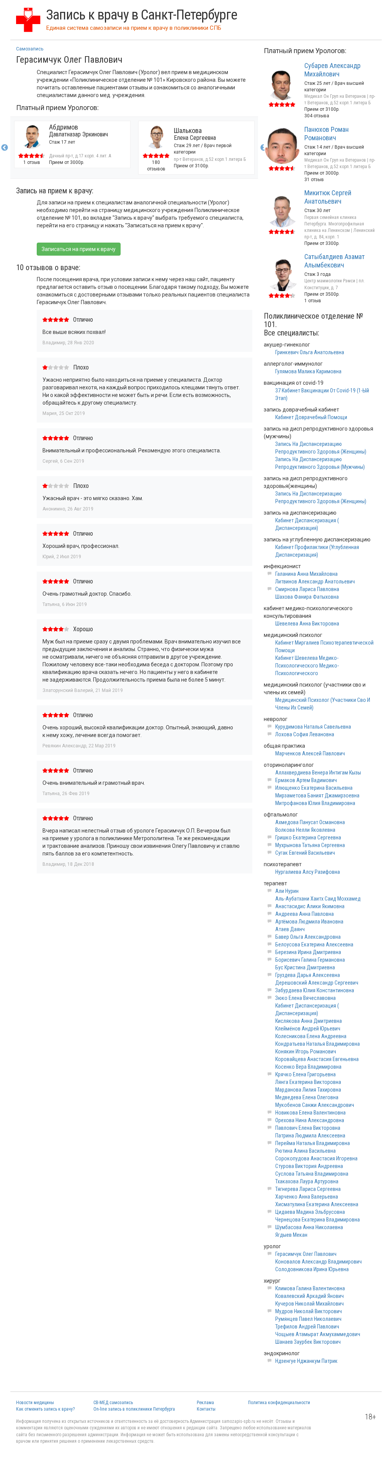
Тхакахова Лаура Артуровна (306, 1181)
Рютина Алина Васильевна (305, 1151)
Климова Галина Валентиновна (310, 1288)
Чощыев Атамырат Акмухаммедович (317, 1334)
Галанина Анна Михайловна (306, 574)
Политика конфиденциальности (279, 1402)
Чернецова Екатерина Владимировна (317, 1220)
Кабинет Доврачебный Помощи (311, 417)
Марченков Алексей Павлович (310, 753)
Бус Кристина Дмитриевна (305, 967)
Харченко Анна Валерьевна (306, 1197)
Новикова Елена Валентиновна (310, 1113)
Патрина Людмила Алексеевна (310, 1135)
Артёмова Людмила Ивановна (309, 922)
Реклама (205, 1402)
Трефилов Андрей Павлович (307, 1327)
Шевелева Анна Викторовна (307, 623)
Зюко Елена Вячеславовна (305, 998)
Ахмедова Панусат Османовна (310, 822)
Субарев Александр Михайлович (332, 70)
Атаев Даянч (290, 929)
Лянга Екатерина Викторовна (308, 1082)
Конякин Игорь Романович (305, 1051)
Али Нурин (287, 891)
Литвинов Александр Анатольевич (315, 581)
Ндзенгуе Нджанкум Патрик (306, 1361)
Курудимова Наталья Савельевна (313, 727)
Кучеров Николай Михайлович (309, 1304)
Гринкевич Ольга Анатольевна (309, 352)
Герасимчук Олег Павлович (305, 1254)
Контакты (206, 1409)
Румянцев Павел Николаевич (308, 1319)
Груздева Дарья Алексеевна (307, 975)
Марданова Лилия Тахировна (308, 1090)
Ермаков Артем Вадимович (306, 780)
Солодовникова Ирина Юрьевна (312, 1269)
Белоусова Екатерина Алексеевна (314, 944)
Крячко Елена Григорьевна (305, 1074)
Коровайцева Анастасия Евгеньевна (317, 1059)
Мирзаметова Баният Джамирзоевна (317, 795)
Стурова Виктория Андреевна (309, 1166)
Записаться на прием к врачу (79, 249)
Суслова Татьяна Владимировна (311, 1174)
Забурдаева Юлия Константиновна (314, 990)
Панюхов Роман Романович (326, 133)
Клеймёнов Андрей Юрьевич (307, 1028)
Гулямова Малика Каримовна (308, 371)
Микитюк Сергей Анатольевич (327, 197)
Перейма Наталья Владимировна (312, 1143)
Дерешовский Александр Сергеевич (316, 983)
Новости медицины (35, 1402)
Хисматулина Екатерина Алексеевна (316, 1204)
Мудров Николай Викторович (308, 1311)
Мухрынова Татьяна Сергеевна (310, 845)
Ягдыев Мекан (291, 1235)
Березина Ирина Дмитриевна (308, 952)
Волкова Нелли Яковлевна (305, 830)
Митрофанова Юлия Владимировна (315, 803)
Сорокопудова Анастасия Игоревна (316, 1158)
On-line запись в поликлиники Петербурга (134, 1409)
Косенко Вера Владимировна (308, 1067)
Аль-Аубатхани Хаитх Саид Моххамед (318, 899)
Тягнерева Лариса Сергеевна (308, 1189)
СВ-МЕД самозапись (113, 1402)
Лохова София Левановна (304, 734)
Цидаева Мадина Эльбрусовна (310, 1212)
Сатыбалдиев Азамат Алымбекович (334, 261)
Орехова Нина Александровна (309, 1120)
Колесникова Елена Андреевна (310, 1036)
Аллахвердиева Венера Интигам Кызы (318, 773)
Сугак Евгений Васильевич (305, 853)
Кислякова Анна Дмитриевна (308, 1021)
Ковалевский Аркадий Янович (309, 1296)
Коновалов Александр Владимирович (318, 1262)
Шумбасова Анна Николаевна (309, 1227)
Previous (4, 148)
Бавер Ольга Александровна (308, 937)
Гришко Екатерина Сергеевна (308, 837)
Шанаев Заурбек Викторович (308, 1342)
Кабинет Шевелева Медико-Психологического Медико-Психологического (307, 665)
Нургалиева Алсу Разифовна (307, 872)
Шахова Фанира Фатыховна (307, 597)
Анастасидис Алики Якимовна (310, 906)
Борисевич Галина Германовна (310, 960)
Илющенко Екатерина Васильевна (314, 788)
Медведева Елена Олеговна (306, 1097)
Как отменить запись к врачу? (45, 1409)
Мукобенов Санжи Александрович (314, 1105)
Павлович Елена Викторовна (307, 1128)
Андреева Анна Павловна (304, 914)
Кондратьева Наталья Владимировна (317, 1044)
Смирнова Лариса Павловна (307, 589)
